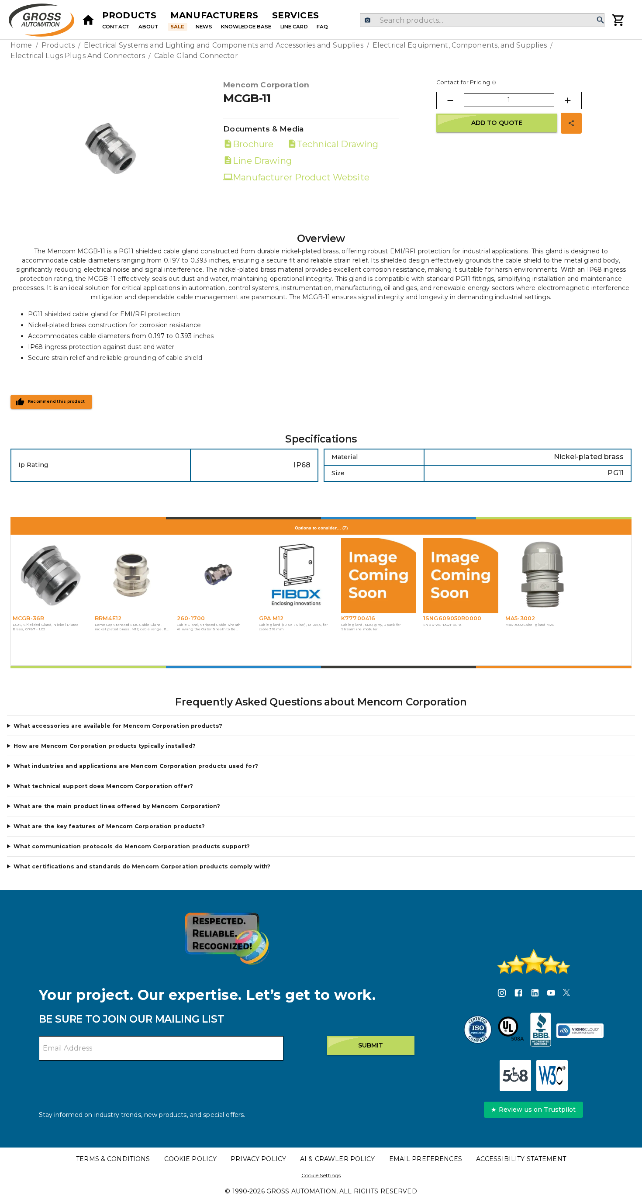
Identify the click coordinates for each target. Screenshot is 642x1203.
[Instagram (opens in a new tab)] (502, 994)
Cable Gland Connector (196, 56)
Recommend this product (56, 401)
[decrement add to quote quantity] (450, 100)
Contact (116, 27)
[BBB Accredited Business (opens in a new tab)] (540, 1031)
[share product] (571, 123)
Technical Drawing (337, 144)
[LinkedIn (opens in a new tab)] (535, 994)
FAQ (322, 27)
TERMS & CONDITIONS (113, 1159)
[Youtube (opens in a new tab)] (551, 994)
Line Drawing (262, 161)
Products (129, 15)
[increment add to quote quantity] (568, 100)
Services (295, 15)
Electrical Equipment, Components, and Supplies (460, 45)
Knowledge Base (246, 27)
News (204, 27)
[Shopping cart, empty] (618, 20)
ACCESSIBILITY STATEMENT (521, 1159)
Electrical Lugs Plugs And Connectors (77, 56)
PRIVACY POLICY (258, 1159)
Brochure (253, 144)
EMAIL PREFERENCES (425, 1159)
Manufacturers (214, 15)
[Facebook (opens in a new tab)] (518, 994)
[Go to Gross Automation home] (88, 20)
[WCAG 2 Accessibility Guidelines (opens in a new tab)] (552, 1075)
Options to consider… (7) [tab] (321, 527)
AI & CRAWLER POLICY (337, 1159)
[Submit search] (600, 20)
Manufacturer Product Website (301, 177)
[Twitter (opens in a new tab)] (566, 994)
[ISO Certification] (478, 1031)
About (148, 27)
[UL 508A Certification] (511, 1031)
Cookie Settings (321, 1175)
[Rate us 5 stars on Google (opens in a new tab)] (534, 961)
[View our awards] (226, 938)
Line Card (294, 27)
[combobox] (482, 20)
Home (21, 45)
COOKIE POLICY (190, 1159)
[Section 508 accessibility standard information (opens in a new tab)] (515, 1075)
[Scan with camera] (367, 20)
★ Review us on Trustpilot (533, 1109)
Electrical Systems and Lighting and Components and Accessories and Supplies (223, 45)
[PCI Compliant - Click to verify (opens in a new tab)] (580, 1030)
